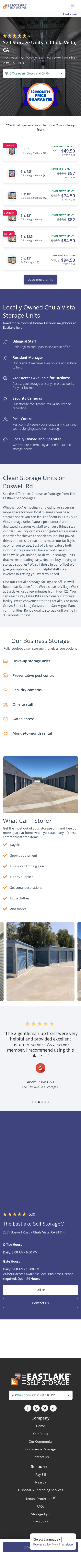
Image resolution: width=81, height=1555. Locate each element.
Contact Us (40, 1457)
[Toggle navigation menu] (74, 5)
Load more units (40, 279)
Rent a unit (70, 14)
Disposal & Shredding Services (40, 1490)
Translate (66, 1544)
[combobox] (34, 73)
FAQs (40, 1506)
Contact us (40, 1303)
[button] (32, 1102)
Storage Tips (40, 1514)
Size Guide (40, 1522)
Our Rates (40, 1434)
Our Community (40, 1441)
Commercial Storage (40, 1449)
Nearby (40, 1482)
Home (40, 1426)
